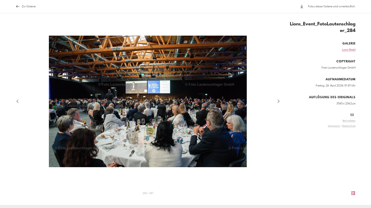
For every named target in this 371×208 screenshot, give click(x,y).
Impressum (334, 126)
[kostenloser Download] (302, 6)
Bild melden (349, 121)
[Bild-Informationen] (353, 193)
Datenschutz (349, 126)
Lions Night (349, 50)
